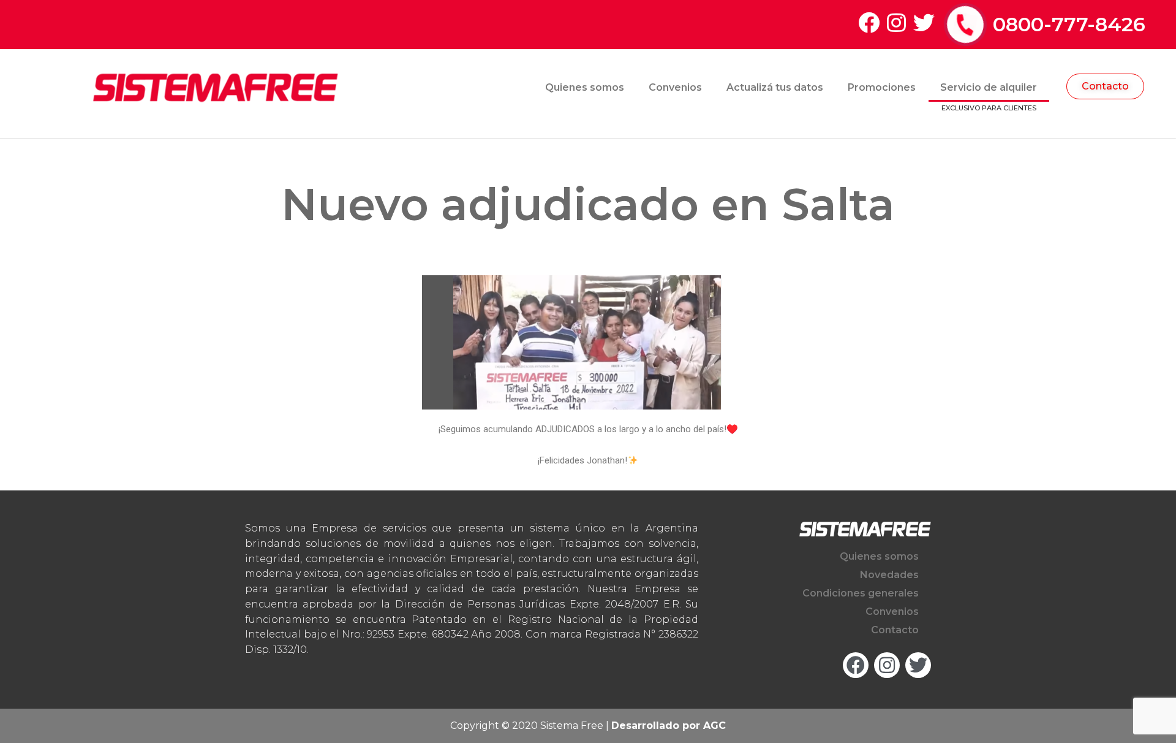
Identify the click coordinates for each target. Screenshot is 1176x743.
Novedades (889, 575)
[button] (1105, 86)
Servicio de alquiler (988, 87)
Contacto (895, 630)
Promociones (882, 87)
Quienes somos (584, 87)
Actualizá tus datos (774, 87)
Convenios (675, 87)
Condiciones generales (860, 593)
